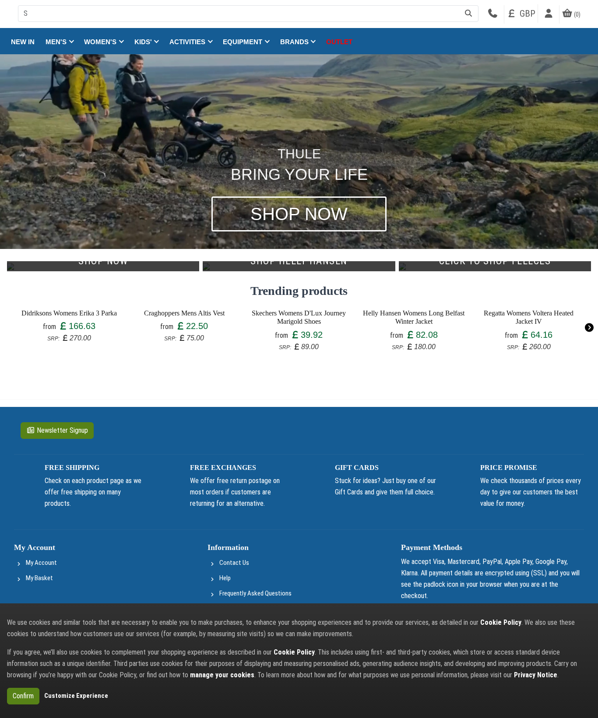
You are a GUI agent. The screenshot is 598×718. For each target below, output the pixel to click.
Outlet (339, 42)
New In (23, 42)
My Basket (39, 578)
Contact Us (234, 563)
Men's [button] (57, 42)
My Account (41, 563)
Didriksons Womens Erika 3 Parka (69, 313)
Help (225, 578)
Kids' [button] (144, 42)
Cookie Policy (500, 622)
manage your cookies (222, 675)
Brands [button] (295, 42)
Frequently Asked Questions (255, 593)
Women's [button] (101, 42)
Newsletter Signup (62, 430)
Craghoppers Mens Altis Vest (184, 313)
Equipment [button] (243, 42)
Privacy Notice (535, 675)
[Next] (589, 328)
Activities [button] (188, 42)
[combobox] (248, 13)
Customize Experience (76, 696)
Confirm (23, 696)
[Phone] (492, 14)
